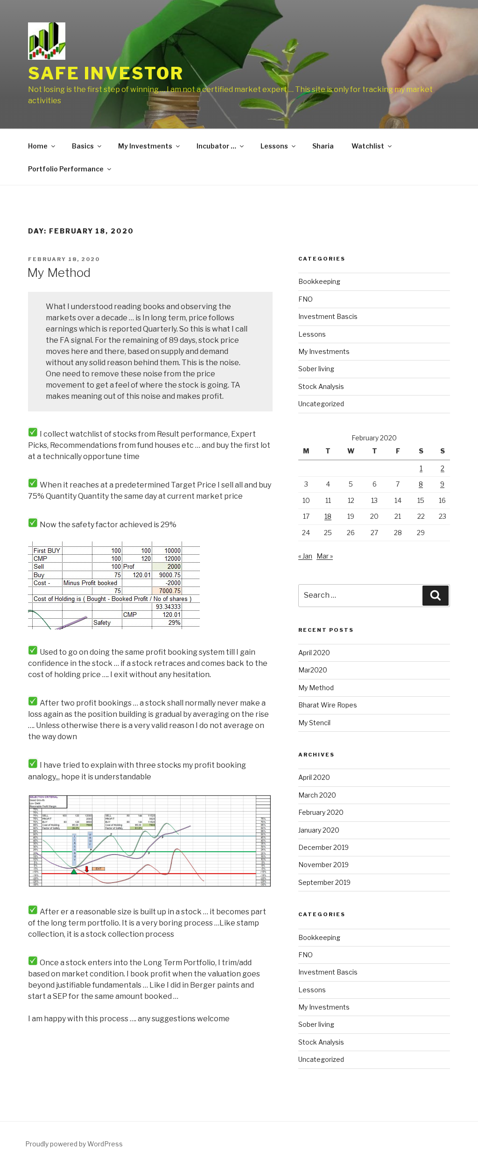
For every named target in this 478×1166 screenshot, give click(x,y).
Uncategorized (321, 404)
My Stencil (314, 723)
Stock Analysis (321, 386)
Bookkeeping (319, 281)
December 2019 (323, 847)
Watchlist (367, 146)
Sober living (316, 369)
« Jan (305, 556)
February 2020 (321, 812)
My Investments (145, 146)
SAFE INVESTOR (105, 73)
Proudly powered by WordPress (74, 1144)
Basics (83, 146)
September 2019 (324, 882)
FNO (305, 299)
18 (327, 516)
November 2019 (323, 865)
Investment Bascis (328, 316)
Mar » (324, 556)
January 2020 (318, 830)
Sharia (323, 146)
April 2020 (314, 653)
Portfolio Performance (66, 169)
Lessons (274, 146)
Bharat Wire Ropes (327, 705)
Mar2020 (312, 670)
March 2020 (317, 795)
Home (38, 146)
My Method (59, 272)
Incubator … (216, 146)
